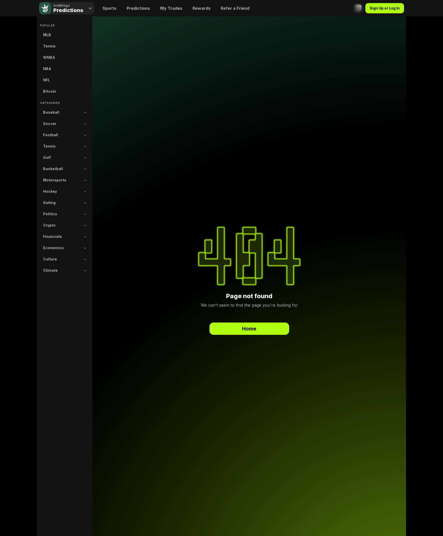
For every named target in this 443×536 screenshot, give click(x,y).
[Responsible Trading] (358, 8)
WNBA (49, 57)
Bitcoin (49, 91)
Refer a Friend (235, 8)
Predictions (138, 8)
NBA (47, 68)
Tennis (49, 46)
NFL (46, 80)
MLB (47, 35)
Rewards (201, 8)
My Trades (171, 8)
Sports (109, 8)
